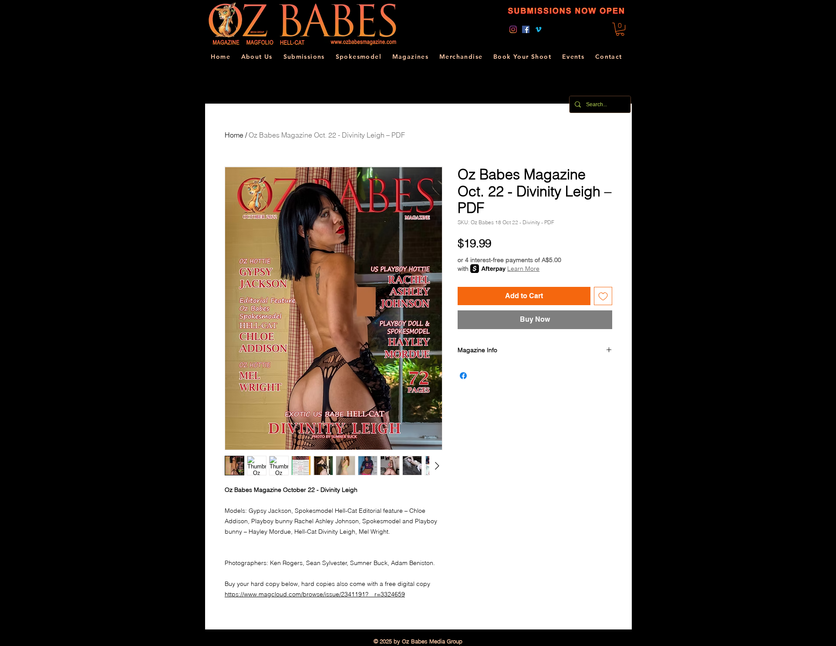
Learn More (523, 269)
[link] (620, 29)
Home (234, 135)
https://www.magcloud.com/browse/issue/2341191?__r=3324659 (315, 594)
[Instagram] (513, 29)
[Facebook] (525, 29)
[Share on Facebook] (463, 375)
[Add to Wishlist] (603, 296)
